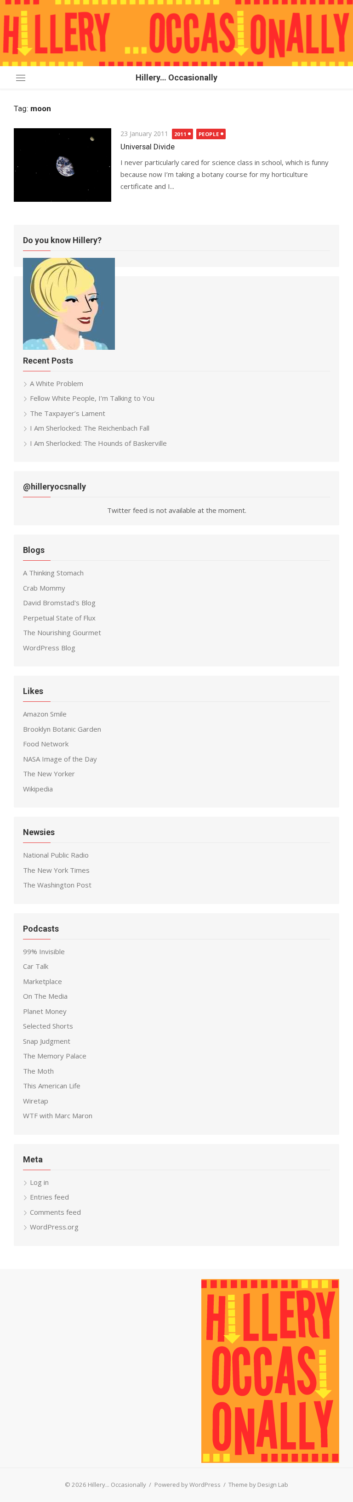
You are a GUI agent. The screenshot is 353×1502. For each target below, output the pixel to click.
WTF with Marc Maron (57, 1115)
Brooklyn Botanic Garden (62, 729)
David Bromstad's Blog (59, 602)
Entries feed (49, 1196)
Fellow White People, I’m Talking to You (92, 398)
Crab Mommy (44, 587)
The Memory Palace (54, 1055)
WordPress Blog (49, 647)
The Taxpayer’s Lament (67, 413)
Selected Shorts (48, 1025)
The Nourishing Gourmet (62, 632)
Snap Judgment (46, 1041)
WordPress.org (54, 1226)
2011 (180, 134)
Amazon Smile (45, 713)
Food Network (45, 743)
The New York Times (56, 870)
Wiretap (35, 1100)
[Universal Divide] (62, 164)
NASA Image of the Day (60, 758)
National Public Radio (56, 854)
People (209, 134)
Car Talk (35, 966)
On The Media (45, 996)
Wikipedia (38, 788)
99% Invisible (44, 951)
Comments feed (55, 1212)
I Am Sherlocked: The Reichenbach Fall (89, 427)
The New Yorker (49, 773)
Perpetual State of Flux (59, 617)
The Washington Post (57, 884)
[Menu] (20, 77)
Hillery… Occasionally (176, 77)
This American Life (51, 1085)
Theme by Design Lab (258, 1484)
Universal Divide (147, 146)
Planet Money (45, 1011)
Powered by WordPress (187, 1484)
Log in (39, 1182)
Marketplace (42, 981)
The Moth (38, 1070)
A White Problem (56, 383)
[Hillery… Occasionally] (176, 33)
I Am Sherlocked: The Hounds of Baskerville (98, 443)
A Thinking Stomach (53, 572)
